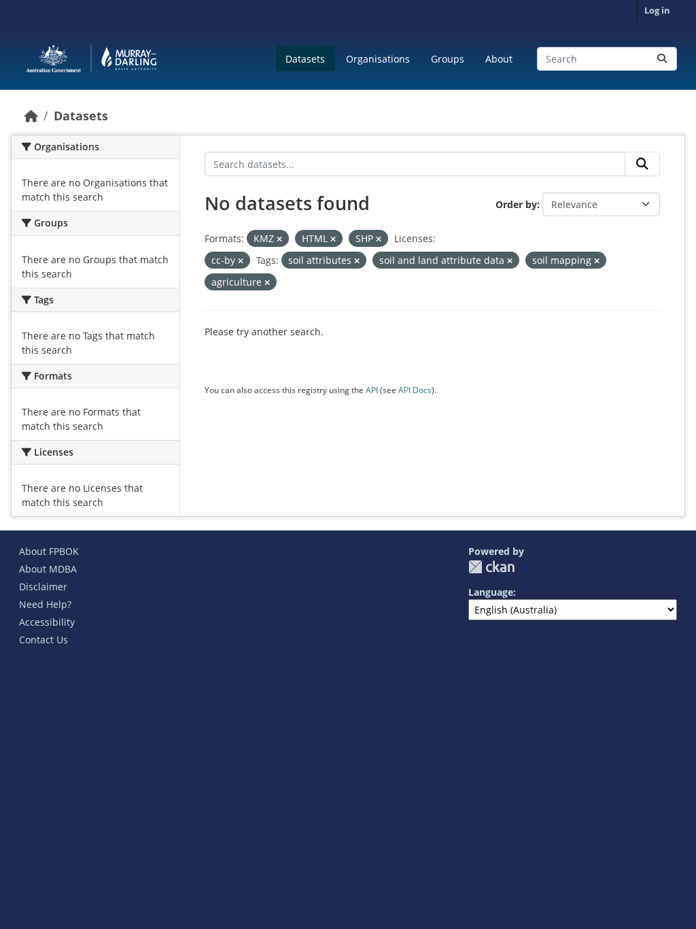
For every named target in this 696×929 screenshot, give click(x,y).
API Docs (415, 390)
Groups (447, 58)
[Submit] (662, 59)
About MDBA (48, 568)
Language (490, 592)
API (372, 390)
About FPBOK (49, 551)
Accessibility (47, 621)
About (498, 58)
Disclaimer (43, 586)
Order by (516, 204)
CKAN (491, 567)
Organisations (378, 58)
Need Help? (45, 604)
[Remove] (279, 239)
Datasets (305, 58)
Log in (657, 10)
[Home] (31, 115)
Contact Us (43, 639)
